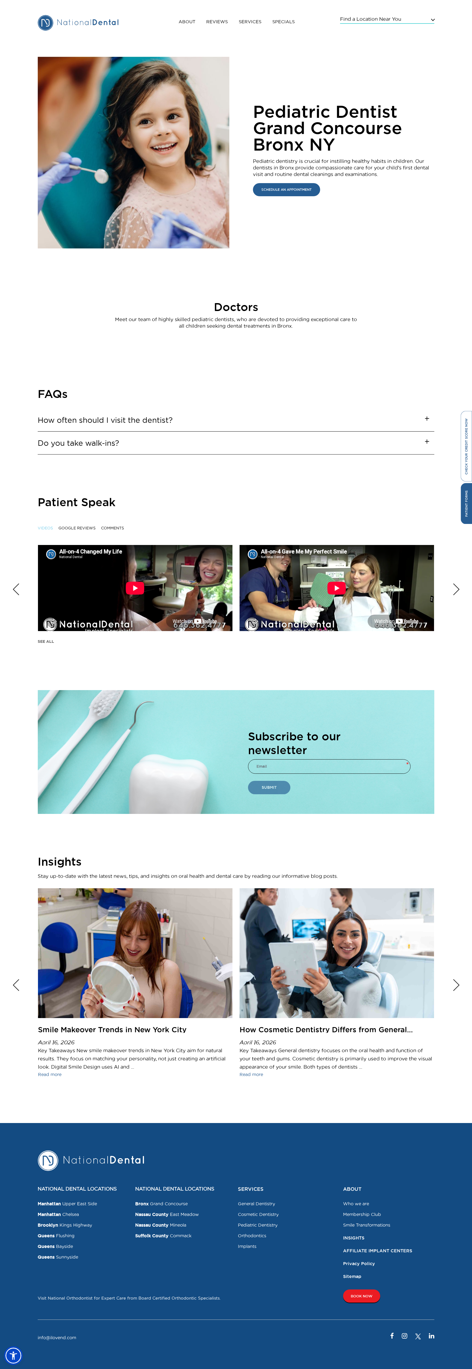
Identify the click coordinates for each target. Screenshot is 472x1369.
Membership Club (362, 1214)
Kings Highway (65, 1225)
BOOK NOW (362, 1296)
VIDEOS (45, 528)
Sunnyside (58, 1256)
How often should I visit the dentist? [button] (105, 420)
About (187, 21)
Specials (283, 21)
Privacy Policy (359, 1263)
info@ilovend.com (57, 1337)
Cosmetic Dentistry (258, 1214)
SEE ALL (46, 641)
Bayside (55, 1246)
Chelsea (58, 1214)
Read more (49, 1074)
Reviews (217, 21)
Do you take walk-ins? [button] (78, 443)
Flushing (56, 1235)
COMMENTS (112, 528)
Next (456, 589)
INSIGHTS (353, 1237)
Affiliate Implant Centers (377, 1250)
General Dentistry (256, 1203)
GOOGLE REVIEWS (77, 528)
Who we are (356, 1203)
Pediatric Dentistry (258, 1225)
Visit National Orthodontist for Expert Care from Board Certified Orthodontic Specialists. (129, 1298)
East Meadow (167, 1214)
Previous (16, 589)
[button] (13, 1356)
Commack (163, 1235)
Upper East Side (67, 1203)
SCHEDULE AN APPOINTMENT (286, 189)
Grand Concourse (161, 1203)
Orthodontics (252, 1235)
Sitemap (352, 1276)
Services (250, 21)
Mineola (160, 1225)
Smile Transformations (366, 1225)
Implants (247, 1246)
